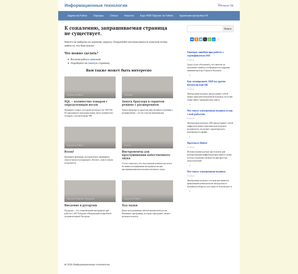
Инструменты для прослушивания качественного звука (146, 155)
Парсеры (98, 15)
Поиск (227, 28)
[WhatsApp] (209, 39)
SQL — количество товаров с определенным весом (85, 102)
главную (93, 63)
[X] (205, 39)
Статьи (114, 15)
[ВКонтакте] (192, 39)
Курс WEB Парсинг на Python (156, 15)
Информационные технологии (96, 5)
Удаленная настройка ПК (193, 15)
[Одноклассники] (196, 39)
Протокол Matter (197, 142)
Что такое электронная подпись (206, 171)
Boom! (69, 151)
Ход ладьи (130, 205)
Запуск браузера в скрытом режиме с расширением (143, 102)
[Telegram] (201, 39)
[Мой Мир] (214, 39)
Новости (129, 15)
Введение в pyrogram (80, 205)
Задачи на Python (77, 15)
